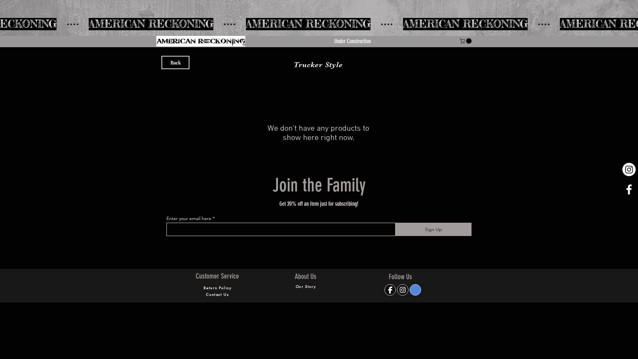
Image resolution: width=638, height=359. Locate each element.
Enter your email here (188, 218)
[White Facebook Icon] (629, 189)
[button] (466, 41)
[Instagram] (629, 169)
